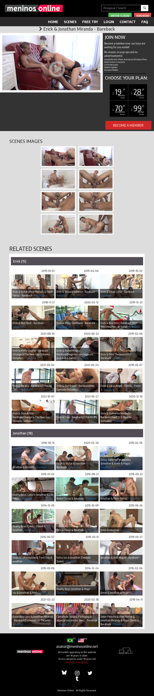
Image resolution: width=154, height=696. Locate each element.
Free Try (90, 22)
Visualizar (39, 295)
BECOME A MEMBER (128, 125)
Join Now (143, 15)
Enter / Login (120, 15)
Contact (128, 22)
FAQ (144, 22)
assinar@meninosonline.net (77, 646)
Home (53, 22)
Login (109, 22)
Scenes (70, 22)
